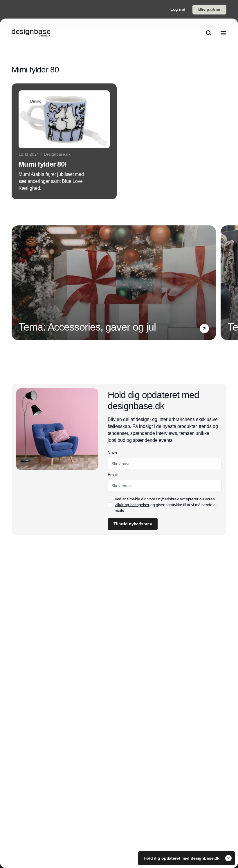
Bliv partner (209, 9)
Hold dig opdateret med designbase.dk (182, 858)
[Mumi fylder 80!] (64, 141)
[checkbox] (110, 504)
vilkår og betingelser (132, 504)
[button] (204, 328)
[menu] (223, 33)
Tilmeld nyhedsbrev (132, 523)
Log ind (177, 9)
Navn (112, 452)
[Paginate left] (16, 283)
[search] (208, 33)
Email (112, 474)
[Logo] (31, 33)
